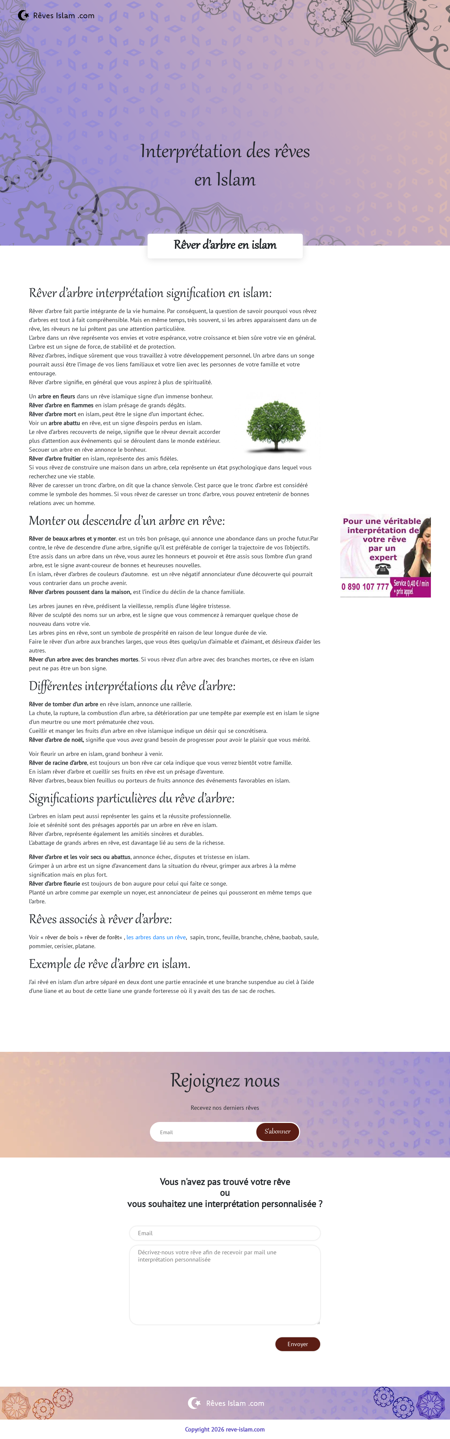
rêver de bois (61, 937)
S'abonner (278, 1132)
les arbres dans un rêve (155, 937)
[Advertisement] (225, 92)
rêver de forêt (102, 937)
